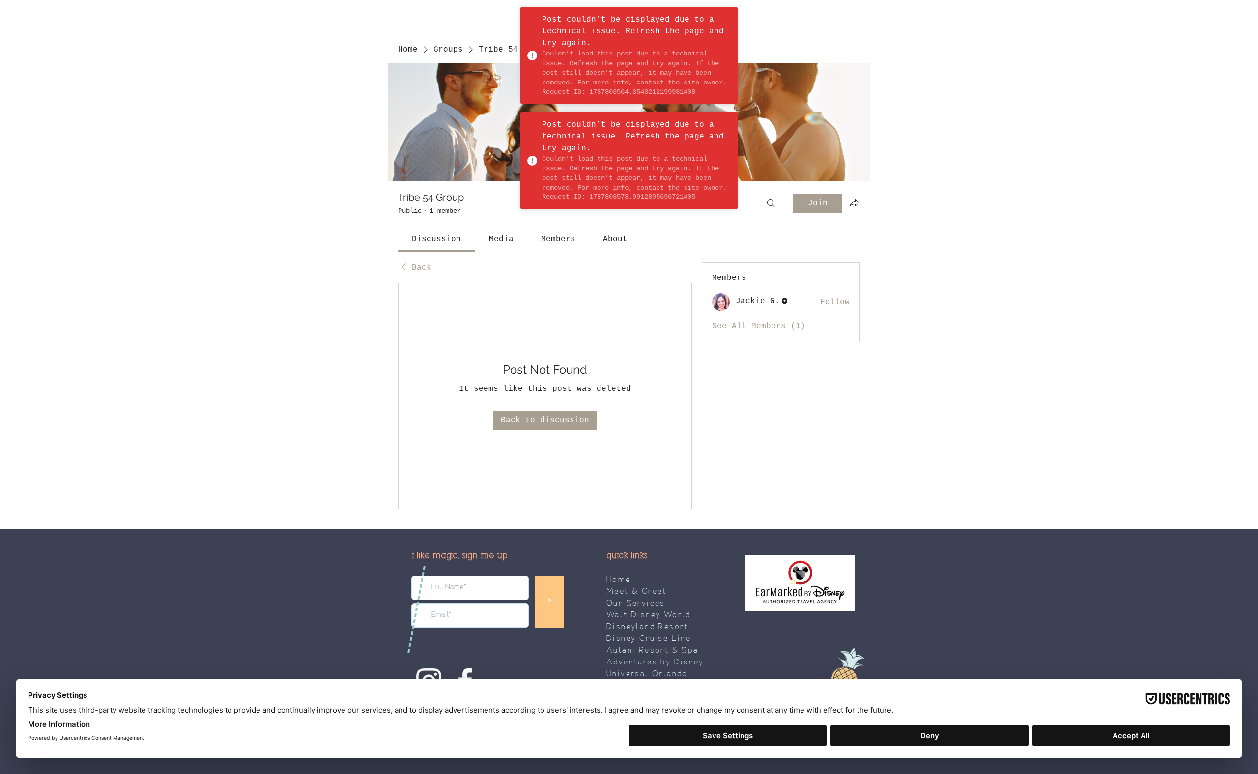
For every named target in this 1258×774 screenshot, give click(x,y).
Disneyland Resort (647, 627)
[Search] (771, 203)
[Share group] (854, 203)
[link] (436, 239)
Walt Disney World (648, 615)
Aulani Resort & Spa (652, 651)
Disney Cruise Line (648, 639)
